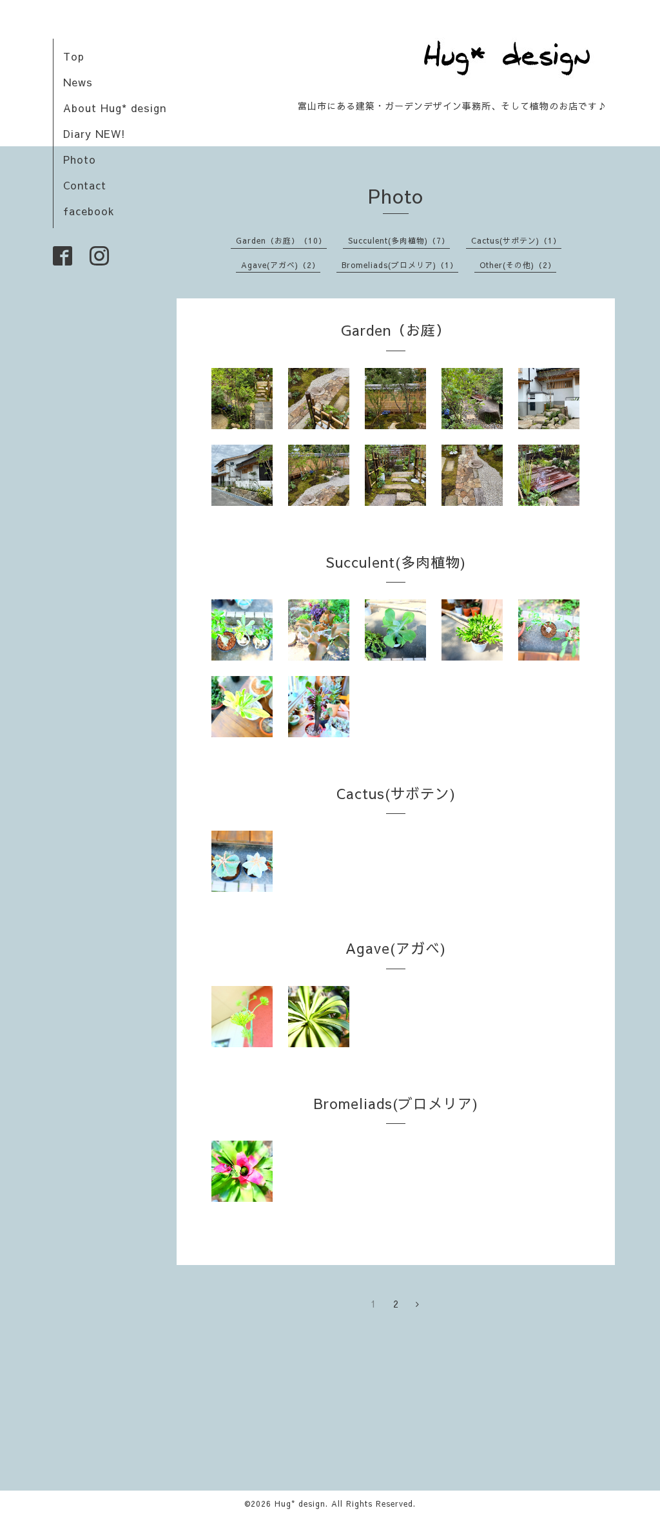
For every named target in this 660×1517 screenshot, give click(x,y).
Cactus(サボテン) (396, 793)
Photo (79, 159)
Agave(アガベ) (395, 948)
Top (73, 56)
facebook (89, 211)
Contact (84, 185)
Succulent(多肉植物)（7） (399, 240)
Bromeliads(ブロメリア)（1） (400, 265)
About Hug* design (114, 108)
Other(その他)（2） (518, 265)
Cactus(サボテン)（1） (516, 240)
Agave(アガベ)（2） (280, 265)
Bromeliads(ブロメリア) (396, 1103)
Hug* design (300, 1503)
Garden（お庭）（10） (281, 240)
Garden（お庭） (396, 330)
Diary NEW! (94, 133)
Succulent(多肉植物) (395, 562)
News (78, 82)
